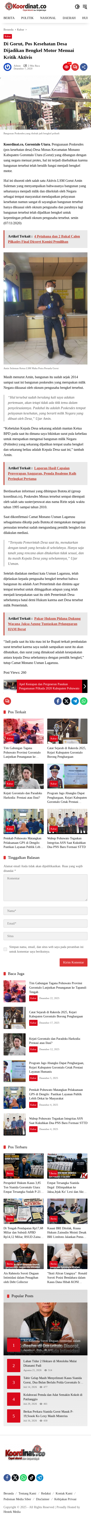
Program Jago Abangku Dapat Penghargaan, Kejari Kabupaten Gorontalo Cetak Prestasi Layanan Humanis (67, 798)
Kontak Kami (64, 1493)
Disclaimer (42, 1499)
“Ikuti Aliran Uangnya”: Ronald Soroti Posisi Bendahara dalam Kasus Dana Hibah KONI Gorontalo (67, 1278)
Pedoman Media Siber (17, 1499)
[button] (77, 6)
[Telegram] (75, 701)
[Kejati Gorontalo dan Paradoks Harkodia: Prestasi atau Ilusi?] (24, 776)
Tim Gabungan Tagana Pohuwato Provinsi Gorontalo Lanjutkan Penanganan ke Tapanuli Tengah (22, 752)
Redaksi (46, 1493)
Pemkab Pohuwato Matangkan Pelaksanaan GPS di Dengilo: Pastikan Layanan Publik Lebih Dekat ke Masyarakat (23, 843)
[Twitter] (66, 701)
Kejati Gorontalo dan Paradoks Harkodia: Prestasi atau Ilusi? (23, 795)
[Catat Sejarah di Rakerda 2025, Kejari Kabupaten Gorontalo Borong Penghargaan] (67, 731)
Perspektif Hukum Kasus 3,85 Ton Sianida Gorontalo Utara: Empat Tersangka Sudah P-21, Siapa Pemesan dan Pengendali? (23, 1187)
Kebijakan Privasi (65, 1499)
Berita (10, 1173)
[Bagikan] (83, 67)
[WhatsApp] (83, 701)
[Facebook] (58, 701)
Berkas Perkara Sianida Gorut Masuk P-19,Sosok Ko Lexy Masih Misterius (48, 1414)
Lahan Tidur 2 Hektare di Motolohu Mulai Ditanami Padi (50, 1363)
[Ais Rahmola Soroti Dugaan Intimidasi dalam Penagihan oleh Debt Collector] (24, 1256)
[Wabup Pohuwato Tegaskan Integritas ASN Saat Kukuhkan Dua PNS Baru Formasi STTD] (67, 821)
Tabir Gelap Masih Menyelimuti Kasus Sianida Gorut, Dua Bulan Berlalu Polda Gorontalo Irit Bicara (52, 1380)
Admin (17, 66)
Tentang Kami (27, 1493)
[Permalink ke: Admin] (9, 67)
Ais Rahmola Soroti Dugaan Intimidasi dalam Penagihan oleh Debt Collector (21, 1278)
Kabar (8, 36)
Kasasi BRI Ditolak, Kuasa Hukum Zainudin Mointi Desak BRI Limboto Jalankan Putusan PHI (66, 1233)
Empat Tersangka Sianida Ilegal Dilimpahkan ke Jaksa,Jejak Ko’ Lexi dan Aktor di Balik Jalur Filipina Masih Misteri (66, 1187)
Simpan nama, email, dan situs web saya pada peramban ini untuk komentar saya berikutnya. (46, 949)
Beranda (9, 1493)
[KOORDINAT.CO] (26, 6)
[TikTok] (31, 1477)
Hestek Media (12, 1511)
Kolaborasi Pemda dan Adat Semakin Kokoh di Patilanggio (52, 1397)
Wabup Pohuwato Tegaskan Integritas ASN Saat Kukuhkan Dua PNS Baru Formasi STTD (66, 843)
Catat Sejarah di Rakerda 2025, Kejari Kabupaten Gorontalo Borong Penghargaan (66, 752)
